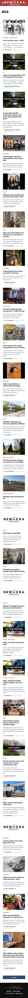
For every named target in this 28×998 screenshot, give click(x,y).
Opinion (5, 603)
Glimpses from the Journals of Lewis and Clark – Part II (13, 878)
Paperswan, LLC (15, 986)
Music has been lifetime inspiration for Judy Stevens (13, 916)
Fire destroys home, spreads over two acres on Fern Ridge (13, 461)
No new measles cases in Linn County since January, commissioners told (13, 763)
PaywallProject (19, 988)
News (4, 230)
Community (6, 37)
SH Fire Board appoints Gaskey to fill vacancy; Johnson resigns (11, 722)
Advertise (8, 991)
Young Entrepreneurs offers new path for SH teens (13, 272)
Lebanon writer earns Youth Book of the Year (12, 842)
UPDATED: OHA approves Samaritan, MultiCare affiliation (14, 423)
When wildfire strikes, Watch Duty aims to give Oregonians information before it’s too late (13, 955)
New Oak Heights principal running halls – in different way (13, 310)
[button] (2, 3)
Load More (14, 977)
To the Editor (11, 639)
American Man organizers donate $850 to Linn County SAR (13, 158)
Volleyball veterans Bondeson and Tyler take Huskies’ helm (13, 196)
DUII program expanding (11, 533)
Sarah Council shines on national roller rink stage (11, 385)
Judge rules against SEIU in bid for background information (14, 76)
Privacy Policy (16, 991)
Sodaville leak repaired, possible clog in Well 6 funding (13, 570)
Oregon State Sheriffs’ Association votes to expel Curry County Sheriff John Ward (12, 116)
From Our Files (14, 37)
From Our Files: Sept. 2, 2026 (13, 40)
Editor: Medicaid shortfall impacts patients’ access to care (12, 682)
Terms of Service (9, 993)
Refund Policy (19, 993)
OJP (4, 72)
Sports (5, 192)
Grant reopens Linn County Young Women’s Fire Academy (14, 346)
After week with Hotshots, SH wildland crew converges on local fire (13, 234)
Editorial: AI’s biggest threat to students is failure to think (13, 607)
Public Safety (10, 457)
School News (6, 306)
